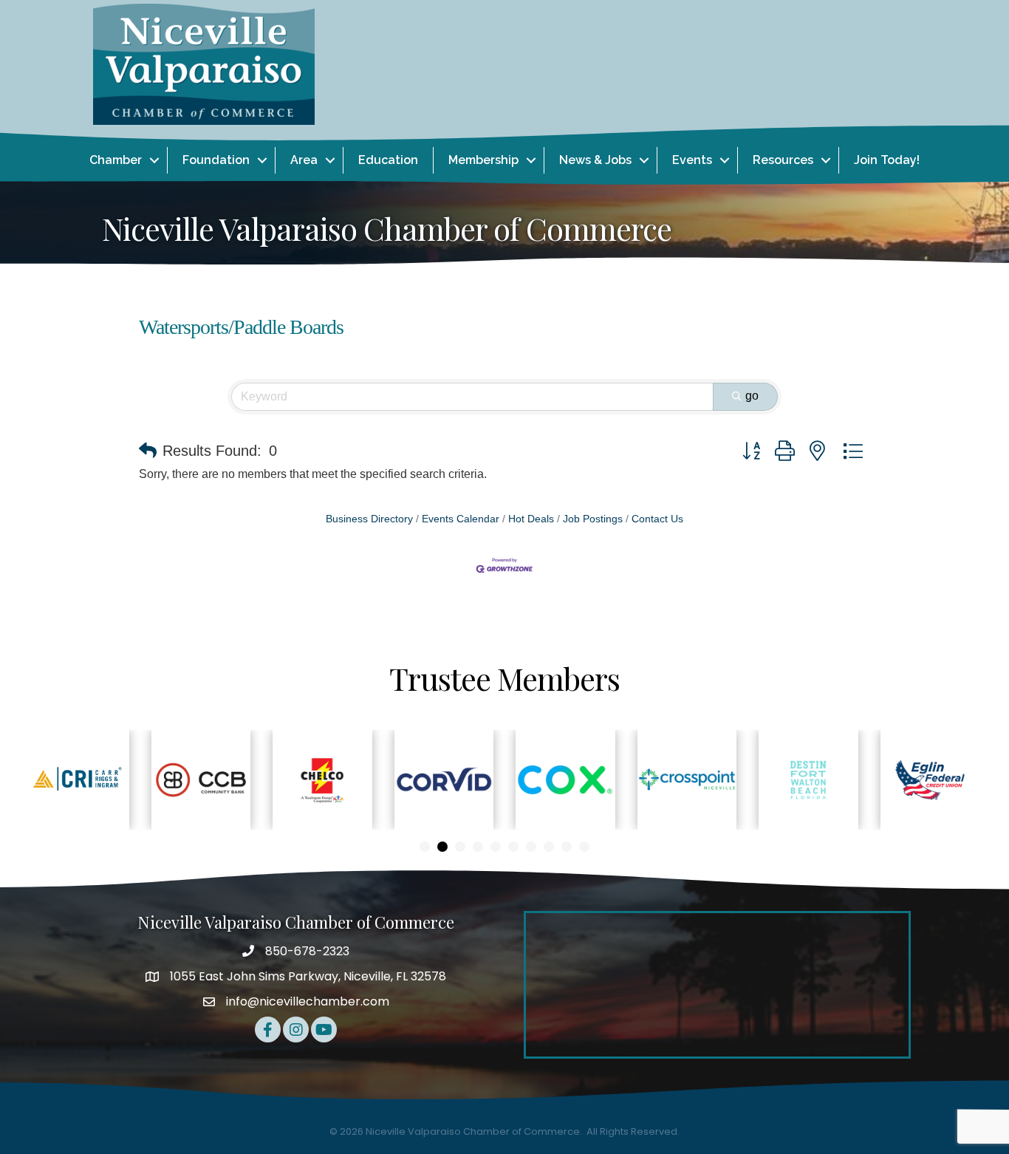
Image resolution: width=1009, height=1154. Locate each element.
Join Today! (887, 160)
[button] (148, 450)
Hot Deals (531, 519)
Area (304, 160)
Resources (783, 160)
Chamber (115, 160)
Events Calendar (460, 519)
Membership (483, 160)
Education (388, 160)
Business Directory (369, 519)
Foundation (216, 160)
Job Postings (593, 519)
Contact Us (657, 519)
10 (584, 846)
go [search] (752, 395)
